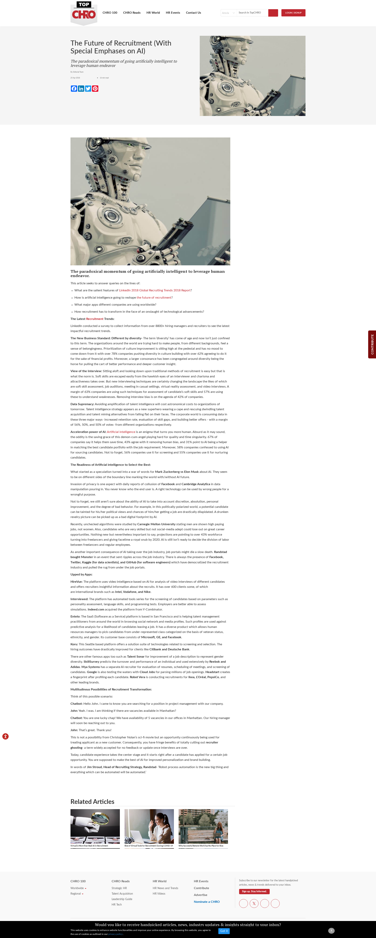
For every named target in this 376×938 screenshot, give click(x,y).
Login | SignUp (293, 13)
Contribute (201, 888)
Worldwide (77, 888)
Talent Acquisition (122, 893)
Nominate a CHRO (207, 901)
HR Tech (117, 904)
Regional (75, 893)
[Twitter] (254, 904)
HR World (153, 12)
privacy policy (115, 934)
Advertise (200, 895)
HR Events (173, 12)
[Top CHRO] (83, 12)
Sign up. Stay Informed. (254, 891)
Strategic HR (119, 888)
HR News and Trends (165, 888)
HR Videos (159, 893)
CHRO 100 (110, 12)
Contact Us (193, 12)
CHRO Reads (132, 12)
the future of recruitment (154, 297)
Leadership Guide (122, 899)
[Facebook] (243, 904)
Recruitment (94, 318)
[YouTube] (264, 904)
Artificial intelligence (121, 432)
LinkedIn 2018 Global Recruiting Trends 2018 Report (155, 290)
